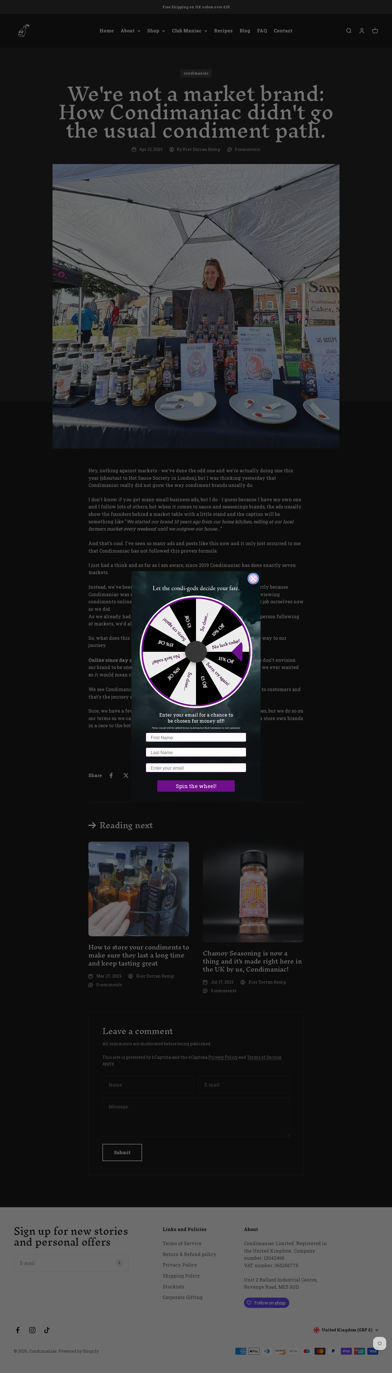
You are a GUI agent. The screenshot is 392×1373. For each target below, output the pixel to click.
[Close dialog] (253, 579)
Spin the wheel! (196, 786)
